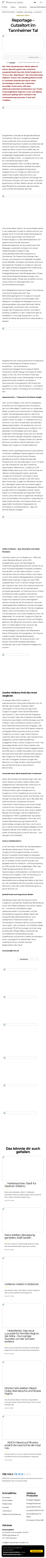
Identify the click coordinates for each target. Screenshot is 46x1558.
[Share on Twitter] (14, 57)
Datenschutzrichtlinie (11, 1552)
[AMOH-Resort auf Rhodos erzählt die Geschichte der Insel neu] (23, 1427)
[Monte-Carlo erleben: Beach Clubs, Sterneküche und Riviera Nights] (23, 1373)
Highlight (20, 15)
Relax (27, 15)
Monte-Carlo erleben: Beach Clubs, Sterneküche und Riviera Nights (22, 1391)
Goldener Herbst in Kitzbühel (21, 1284)
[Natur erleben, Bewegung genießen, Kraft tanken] (23, 1220)
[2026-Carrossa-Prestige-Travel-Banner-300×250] (20, 1070)
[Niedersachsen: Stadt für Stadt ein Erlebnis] (23, 1168)
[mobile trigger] (4, 2)
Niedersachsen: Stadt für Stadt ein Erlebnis (20, 1185)
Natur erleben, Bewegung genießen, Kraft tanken (19, 1236)
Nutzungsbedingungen (12, 1554)
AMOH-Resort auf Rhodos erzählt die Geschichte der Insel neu (22, 1445)
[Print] (21, 57)
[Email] (17, 57)
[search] (31, 2)
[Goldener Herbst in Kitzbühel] (23, 1269)
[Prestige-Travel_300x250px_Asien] (20, 1125)
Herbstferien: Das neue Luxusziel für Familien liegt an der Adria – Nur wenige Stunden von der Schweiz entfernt (21, 1336)
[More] (24, 57)
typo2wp (12, 62)
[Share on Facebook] (10, 57)
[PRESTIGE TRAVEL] (14, 2)
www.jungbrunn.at (10, 951)
